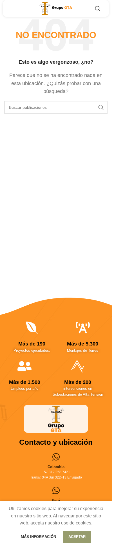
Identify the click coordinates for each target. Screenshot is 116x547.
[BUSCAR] (101, 107)
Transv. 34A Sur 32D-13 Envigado (56, 477)
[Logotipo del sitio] (55, 8)
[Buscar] (97, 8)
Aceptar (77, 537)
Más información (39, 537)
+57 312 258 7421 (56, 472)
